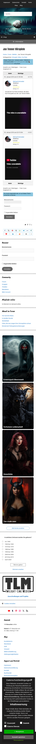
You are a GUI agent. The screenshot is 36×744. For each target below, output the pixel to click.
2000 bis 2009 (9, 554)
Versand (6, 649)
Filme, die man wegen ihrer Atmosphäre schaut (16, 323)
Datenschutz (15, 2)
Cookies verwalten (9, 603)
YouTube (24, 57)
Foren (9, 54)
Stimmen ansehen (18, 569)
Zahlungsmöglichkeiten (11, 654)
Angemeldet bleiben (12, 212)
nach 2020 (8, 559)
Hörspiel (14, 57)
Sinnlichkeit (5, 321)
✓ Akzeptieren (19, 731)
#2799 (30, 77)
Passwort (5, 255)
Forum (4, 282)
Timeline (4, 287)
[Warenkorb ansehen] (34, 37)
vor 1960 (7, 541)
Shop (16, 5)
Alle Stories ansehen (18, 528)
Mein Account (6, 292)
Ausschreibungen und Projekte (18, 596)
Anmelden (9, 217)
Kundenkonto (8, 641)
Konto (30, 2)
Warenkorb (7, 644)
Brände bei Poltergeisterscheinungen (13, 326)
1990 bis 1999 (9, 552)
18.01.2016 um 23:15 (20, 62)
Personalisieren (19, 740)
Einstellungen (14, 701)
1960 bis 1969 (9, 544)
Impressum (6, 2)
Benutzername (6, 247)
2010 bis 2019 (9, 557)
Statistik (26, 723)
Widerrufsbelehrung (10, 651)
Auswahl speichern (18, 737)
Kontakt (24, 2)
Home (5, 54)
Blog (21, 5)
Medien (14, 54)
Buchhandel (7, 673)
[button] (5, 230)
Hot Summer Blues (8, 315)
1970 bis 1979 (9, 547)
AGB (5, 646)
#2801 (30, 132)
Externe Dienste (13, 726)
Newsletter (5, 289)
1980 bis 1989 (9, 549)
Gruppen (4, 284)
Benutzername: (9, 200)
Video (19, 57)
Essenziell (11, 723)
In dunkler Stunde (7, 318)
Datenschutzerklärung (11, 668)
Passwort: (7, 206)
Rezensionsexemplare (11, 675)
